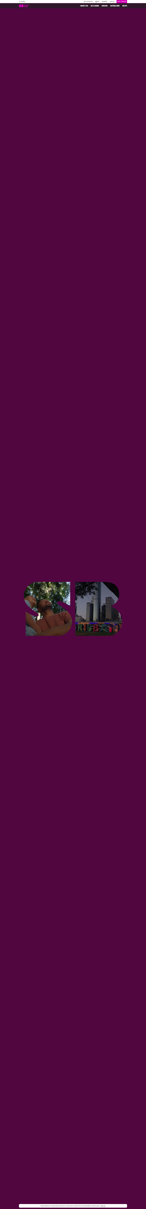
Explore (104, 6)
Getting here (115, 6)
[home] (24, 6)
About (124, 6)
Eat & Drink (95, 6)
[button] (104, 6)
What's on (84, 6)
